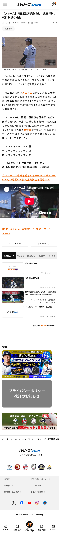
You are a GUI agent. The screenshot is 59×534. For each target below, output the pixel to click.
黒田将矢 (27, 92)
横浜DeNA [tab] (31, 256)
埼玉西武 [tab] (20, 256)
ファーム (6, 233)
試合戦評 (8, 28)
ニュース (26, 439)
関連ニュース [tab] (9, 256)
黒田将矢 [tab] (42, 256)
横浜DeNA (15, 229)
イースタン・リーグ (41, 229)
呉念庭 (27, 130)
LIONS (5, 229)
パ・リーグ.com (9, 439)
